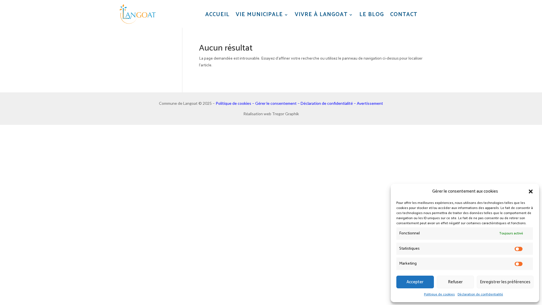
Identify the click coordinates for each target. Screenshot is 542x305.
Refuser (455, 282)
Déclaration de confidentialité (480, 294)
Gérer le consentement (276, 103)
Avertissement (370, 103)
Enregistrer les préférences (505, 282)
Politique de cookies (439, 294)
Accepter (414, 282)
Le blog (371, 14)
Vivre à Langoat (321, 14)
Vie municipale (259, 14)
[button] (531, 191)
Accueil (217, 14)
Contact (403, 14)
